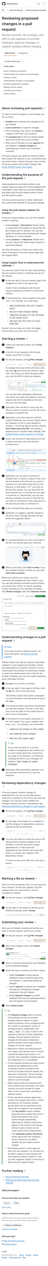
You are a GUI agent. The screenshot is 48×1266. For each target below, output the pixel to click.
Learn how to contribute (9, 1229)
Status (35, 1255)
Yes (7, 1203)
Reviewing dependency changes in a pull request (23, 806)
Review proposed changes (36, 10)
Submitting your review (17, 922)
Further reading (12, 1170)
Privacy (28, 1255)
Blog (24, 1257)
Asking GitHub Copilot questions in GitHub (25, 434)
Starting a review (13, 338)
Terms (21, 1255)
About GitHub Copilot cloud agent (17, 167)
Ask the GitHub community (14, 1241)
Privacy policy (6, 1207)
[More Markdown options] (23, 61)
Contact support (10, 1244)
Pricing (4, 1257)
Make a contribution (13, 1225)
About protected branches (17, 1177)
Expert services (15, 1257)
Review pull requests (15, 10)
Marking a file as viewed (18, 878)
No (17, 1203)
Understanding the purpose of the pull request (22, 176)
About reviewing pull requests (22, 108)
